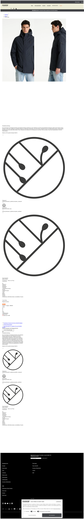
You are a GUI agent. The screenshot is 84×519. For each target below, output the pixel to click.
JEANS (43, 5)
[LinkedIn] (12, 503)
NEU (32, 5)
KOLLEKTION (38, 5)
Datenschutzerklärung (56, 508)
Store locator (77, 1)
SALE (61, 5)
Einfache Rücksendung (8, 324)
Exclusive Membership (6, 481)
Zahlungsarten (4, 479)
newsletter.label (44, 458)
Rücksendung (4, 477)
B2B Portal (4, 495)
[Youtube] (7, 503)
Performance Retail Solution (7, 488)
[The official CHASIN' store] (5, 6)
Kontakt (82, 1)
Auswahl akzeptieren (32, 515)
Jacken (6, 16)
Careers (33, 470)
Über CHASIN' (35, 465)
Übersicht (59, 501)
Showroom (4, 490)
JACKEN (49, 5)
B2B (33, 472)
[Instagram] (3, 503)
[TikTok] (5, 503)
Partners (3, 492)
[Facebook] (10, 503)
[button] (5, 281)
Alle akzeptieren (52, 515)
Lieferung (4, 472)
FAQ (3, 470)
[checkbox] (26, 511)
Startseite (6, 14)
